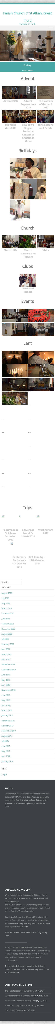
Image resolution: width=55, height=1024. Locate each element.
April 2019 (5, 685)
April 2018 (5, 705)
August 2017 (6, 736)
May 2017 (5, 751)
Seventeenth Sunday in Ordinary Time (20, 1000)
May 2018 (5, 700)
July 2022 (5, 639)
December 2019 (8, 664)
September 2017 (8, 730)
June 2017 (5, 746)
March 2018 (6, 710)
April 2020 (5, 659)
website (30, 911)
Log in (4, 774)
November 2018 (8, 690)
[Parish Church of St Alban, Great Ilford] (27, 59)
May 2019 (5, 680)
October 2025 (7, 613)
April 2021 (5, 649)
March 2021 (6, 654)
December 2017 (8, 720)
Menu (27, 28)
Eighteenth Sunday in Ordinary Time (19, 995)
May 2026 (5, 603)
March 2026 (6, 608)
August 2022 (6, 634)
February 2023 (7, 623)
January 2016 (7, 761)
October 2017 (7, 725)
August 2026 (6, 593)
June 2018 (5, 695)
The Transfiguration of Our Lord (18, 991)
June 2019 (5, 674)
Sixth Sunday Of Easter (14, 1010)
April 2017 (5, 756)
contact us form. (22, 926)
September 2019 (8, 669)
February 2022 (7, 644)
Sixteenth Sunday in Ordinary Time (19, 1005)
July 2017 (5, 741)
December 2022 (8, 629)
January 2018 (7, 715)
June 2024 (5, 618)
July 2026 (5, 598)
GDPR (16, 972)
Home (24, 70)
